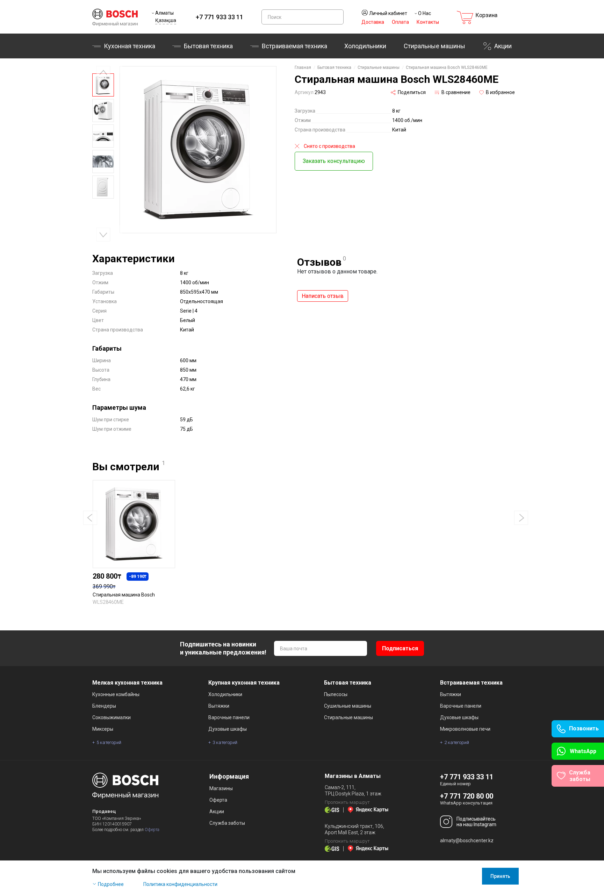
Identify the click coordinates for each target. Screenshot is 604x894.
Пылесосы (335, 694)
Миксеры (102, 729)
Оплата (400, 22)
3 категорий (225, 742)
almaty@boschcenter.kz (467, 840)
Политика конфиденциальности (180, 884)
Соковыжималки (111, 717)
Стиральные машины (434, 46)
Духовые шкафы (227, 729)
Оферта (152, 829)
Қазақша (165, 20)
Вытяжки (218, 706)
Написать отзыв (323, 296)
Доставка (372, 22)
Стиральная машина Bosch (124, 595)
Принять (500, 876)
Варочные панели (229, 717)
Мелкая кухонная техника (127, 682)
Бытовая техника (208, 46)
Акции (503, 46)
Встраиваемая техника (471, 682)
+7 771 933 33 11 (219, 17)
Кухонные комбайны (115, 694)
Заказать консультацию (334, 161)
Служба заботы (227, 823)
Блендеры (104, 706)
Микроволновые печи (465, 729)
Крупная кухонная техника (244, 682)
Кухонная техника (129, 46)
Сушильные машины (347, 706)
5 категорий (108, 742)
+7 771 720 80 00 (466, 796)
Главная (303, 67)
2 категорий (456, 742)
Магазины (221, 788)
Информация (229, 776)
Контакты (428, 22)
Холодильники (365, 46)
